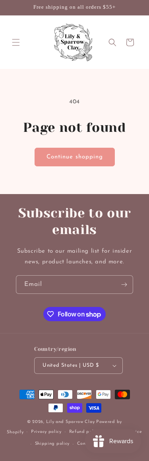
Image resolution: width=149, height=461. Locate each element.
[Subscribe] (124, 284)
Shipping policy (52, 444)
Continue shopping (74, 157)
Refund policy (84, 432)
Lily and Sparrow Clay (70, 422)
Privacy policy (46, 432)
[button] (16, 42)
